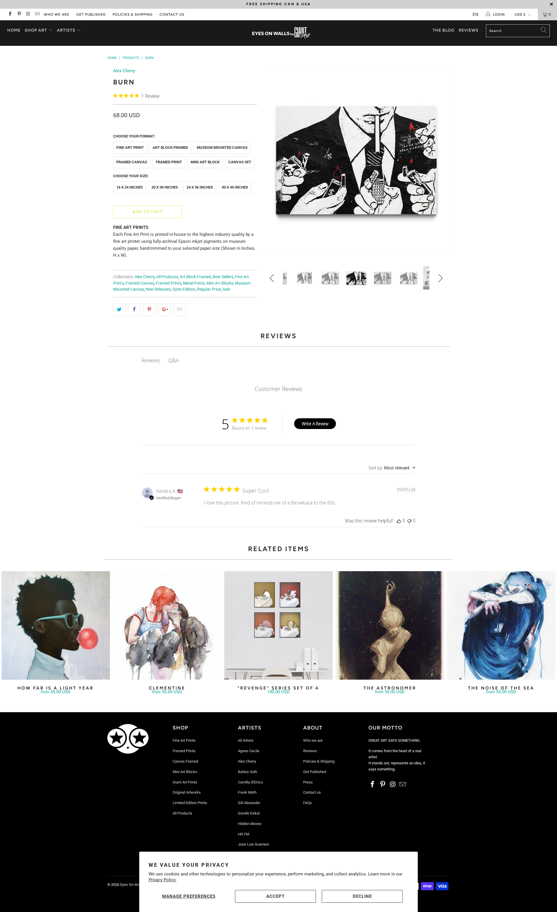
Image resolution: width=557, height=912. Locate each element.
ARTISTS (67, 30)
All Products (167, 276)
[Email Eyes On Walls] (37, 14)
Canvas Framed (185, 761)
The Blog (444, 30)
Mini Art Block (205, 162)
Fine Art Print (130, 147)
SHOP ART (36, 30)
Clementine (167, 625)
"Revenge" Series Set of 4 (278, 625)
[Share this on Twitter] (119, 309)
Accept (275, 896)
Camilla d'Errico (250, 782)
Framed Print (169, 162)
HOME (14, 30)
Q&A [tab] (173, 360)
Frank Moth (247, 792)
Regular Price (209, 289)
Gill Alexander (249, 803)
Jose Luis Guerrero (253, 844)
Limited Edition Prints (190, 803)
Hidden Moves (249, 823)
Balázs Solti (247, 772)
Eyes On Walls (132, 884)
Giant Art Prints (185, 782)
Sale (226, 289)
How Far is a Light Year (55, 625)
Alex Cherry (124, 70)
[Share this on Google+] (164, 309)
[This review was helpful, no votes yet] (399, 520)
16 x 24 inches (129, 187)
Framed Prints (168, 283)
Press (308, 782)
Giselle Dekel (249, 813)
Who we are (56, 14)
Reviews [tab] (151, 360)
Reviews (469, 30)
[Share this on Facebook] (134, 309)
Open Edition (183, 289)
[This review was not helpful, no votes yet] (409, 520)
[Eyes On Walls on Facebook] (9, 14)
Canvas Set (239, 162)
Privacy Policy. (162, 879)
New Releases (158, 289)
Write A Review (315, 423)
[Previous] (273, 162)
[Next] (439, 162)
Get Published (91, 14)
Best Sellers (223, 276)
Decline (362, 896)
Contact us (172, 14)
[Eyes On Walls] (281, 33)
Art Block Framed (170, 147)
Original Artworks (187, 792)
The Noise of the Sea (501, 625)
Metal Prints (194, 283)
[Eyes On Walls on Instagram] (28, 14)
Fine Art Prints (184, 740)
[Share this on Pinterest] (149, 309)
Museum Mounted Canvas (222, 147)
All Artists (246, 740)
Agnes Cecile (248, 751)
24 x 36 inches (200, 187)
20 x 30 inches (164, 187)
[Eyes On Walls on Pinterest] (18, 14)
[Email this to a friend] (179, 309)
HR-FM (243, 834)
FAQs (307, 803)
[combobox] (391, 468)
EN (475, 14)
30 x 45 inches (235, 187)
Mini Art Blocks (220, 283)
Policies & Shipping (133, 14)
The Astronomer (390, 625)
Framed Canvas (131, 162)
